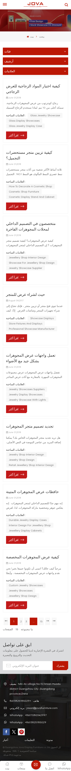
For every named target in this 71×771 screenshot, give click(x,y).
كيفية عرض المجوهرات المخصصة (32, 557)
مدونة (49, 740)
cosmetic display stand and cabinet (31, 197)
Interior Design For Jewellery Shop (30, 525)
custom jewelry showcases (26, 585)
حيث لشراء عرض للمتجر (25, 294)
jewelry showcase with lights (27, 400)
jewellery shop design (23, 596)
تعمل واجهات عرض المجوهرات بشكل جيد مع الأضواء (30, 358)
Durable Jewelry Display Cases (28, 520)
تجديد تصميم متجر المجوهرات (30, 426)
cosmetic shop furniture (24, 191)
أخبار (5, 740)
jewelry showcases (21, 590)
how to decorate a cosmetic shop (30, 186)
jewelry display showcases (25, 394)
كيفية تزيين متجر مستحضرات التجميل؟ (29, 155)
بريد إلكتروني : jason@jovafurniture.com (34, 708)
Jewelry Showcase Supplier (25, 268)
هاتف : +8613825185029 (24, 701)
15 (41, 621)
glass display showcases (24, 121)
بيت (32, 36)
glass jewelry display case (25, 126)
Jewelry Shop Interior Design (26, 454)
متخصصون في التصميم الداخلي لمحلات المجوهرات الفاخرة (31, 226)
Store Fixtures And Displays (25, 323)
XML (14, 751)
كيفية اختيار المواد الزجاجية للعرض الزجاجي (33, 88)
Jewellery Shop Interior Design (27, 257)
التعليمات (30, 740)
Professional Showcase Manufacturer (32, 329)
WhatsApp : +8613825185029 (28, 722)
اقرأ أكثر (13, 135)
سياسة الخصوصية (28, 751)
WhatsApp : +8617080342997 (28, 715)
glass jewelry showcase (45, 115)
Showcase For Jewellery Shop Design (32, 263)
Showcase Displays (42, 318)
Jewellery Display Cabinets (25, 530)
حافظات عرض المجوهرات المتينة (32, 491)
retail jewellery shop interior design (31, 465)
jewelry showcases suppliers (26, 389)
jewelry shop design (21, 460)
